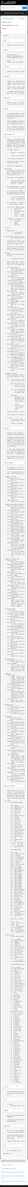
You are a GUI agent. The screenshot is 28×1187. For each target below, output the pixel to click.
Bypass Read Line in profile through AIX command (14, 1181)
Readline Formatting (7, 1164)
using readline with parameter (9, 1168)
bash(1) (9, 1094)
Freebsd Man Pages (8, 18)
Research (22, 18)
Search (24, 7)
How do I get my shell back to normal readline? (13, 1172)
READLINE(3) (6, 35)
